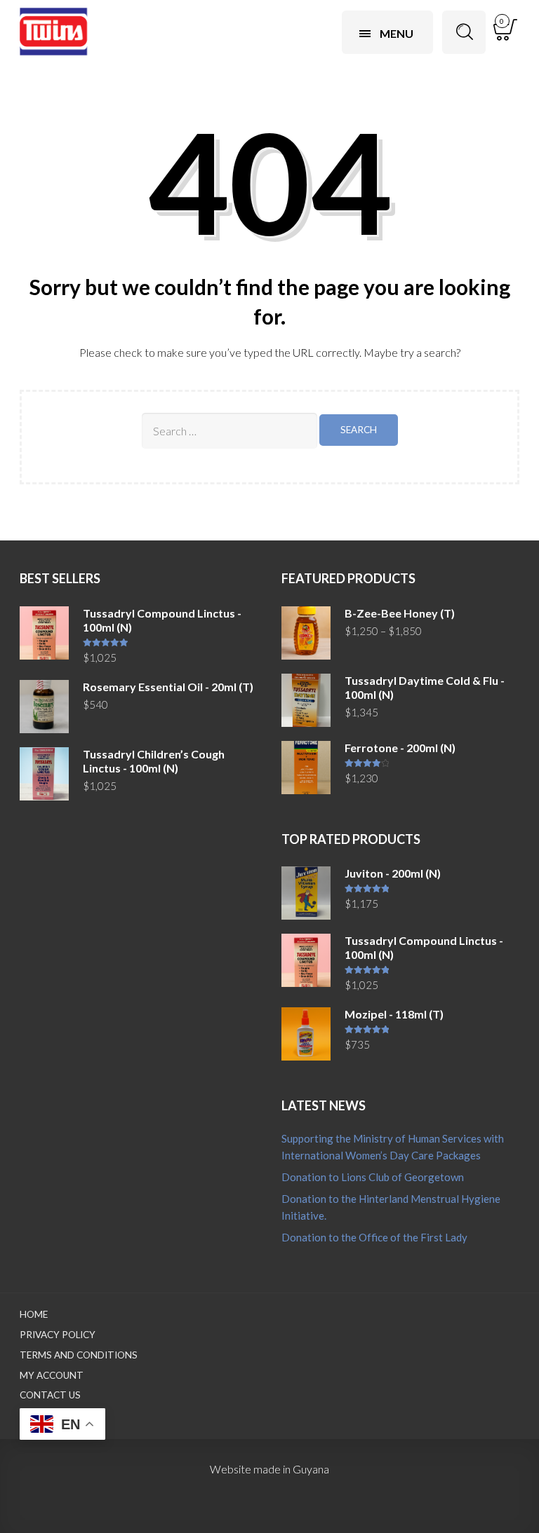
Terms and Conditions (79, 1355)
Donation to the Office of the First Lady (374, 1237)
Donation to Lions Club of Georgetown (372, 1177)
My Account (52, 1375)
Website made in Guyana (269, 1469)
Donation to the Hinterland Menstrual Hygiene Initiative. (390, 1207)
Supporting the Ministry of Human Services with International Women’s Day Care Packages (392, 1146)
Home (34, 1314)
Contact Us (50, 1395)
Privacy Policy (57, 1334)
